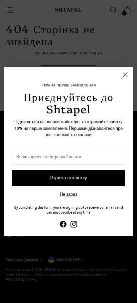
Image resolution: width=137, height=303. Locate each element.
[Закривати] (125, 75)
